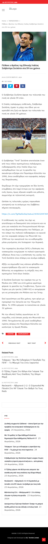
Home (4, 21)
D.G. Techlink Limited (32, 538)
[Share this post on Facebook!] (4, 86)
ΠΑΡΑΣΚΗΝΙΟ (13, 21)
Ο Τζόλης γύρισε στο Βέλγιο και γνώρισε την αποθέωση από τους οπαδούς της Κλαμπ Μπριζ (22, 374)
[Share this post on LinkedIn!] (22, 86)
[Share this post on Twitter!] (10, 86)
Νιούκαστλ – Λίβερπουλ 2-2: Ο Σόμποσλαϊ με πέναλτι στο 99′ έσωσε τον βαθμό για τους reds (23, 388)
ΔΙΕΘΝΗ (10, 334)
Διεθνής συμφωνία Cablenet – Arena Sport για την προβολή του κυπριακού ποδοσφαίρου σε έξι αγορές (23, 427)
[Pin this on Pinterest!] (16, 86)
